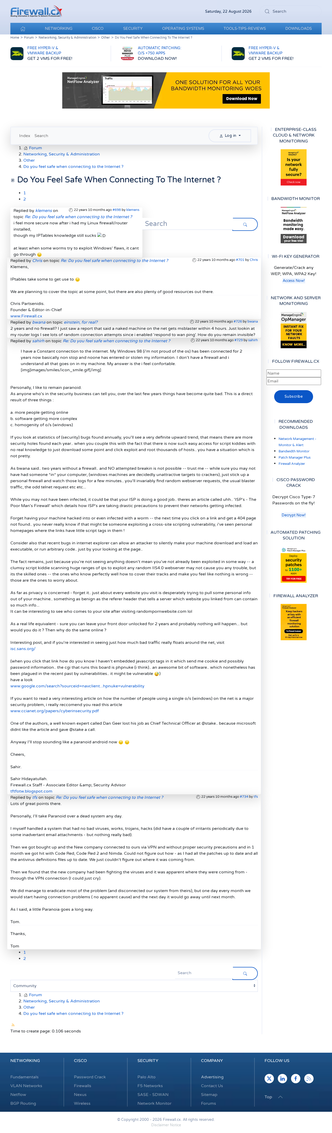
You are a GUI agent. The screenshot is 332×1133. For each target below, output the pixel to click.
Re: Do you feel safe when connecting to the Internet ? (78, 216)
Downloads (298, 28)
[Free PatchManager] (294, 564)
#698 (117, 210)
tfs (256, 797)
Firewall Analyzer (292, 464)
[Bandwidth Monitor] (294, 225)
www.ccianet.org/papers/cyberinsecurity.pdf (54, 711)
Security (147, 1060)
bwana (252, 321)
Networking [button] (58, 28)
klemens (132, 210)
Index (24, 135)
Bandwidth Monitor (294, 451)
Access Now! (294, 281)
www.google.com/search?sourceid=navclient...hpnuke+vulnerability (77, 686)
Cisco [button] (97, 28)
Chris (254, 260)
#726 (238, 321)
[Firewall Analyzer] (294, 622)
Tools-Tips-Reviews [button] (245, 28)
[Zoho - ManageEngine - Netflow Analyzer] (166, 90)
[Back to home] (36, 11)
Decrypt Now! (294, 515)
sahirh (253, 340)
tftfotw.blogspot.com (31, 791)
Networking (25, 1060)
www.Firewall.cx (26, 316)
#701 (240, 260)
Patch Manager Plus (294, 457)
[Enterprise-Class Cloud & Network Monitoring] (294, 167)
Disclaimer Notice (166, 1125)
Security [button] (133, 28)
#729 (238, 340)
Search (41, 135)
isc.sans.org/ (23, 648)
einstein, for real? (81, 322)
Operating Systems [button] (183, 28)
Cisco (80, 1060)
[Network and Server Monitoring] (294, 329)
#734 (244, 797)
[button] (280, 1097)
